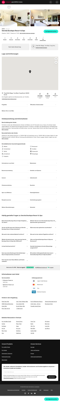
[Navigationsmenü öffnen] (57, 2)
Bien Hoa (47, 323)
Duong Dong (19, 321)
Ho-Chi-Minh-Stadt (6, 321)
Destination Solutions (7, 353)
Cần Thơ (33, 326)
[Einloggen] (50, 2)
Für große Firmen (6, 347)
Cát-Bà (32, 333)
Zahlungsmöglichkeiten (36, 356)
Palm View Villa (5, 301)
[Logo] (3, 2)
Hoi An (3, 328)
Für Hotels (4, 350)
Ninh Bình (33, 328)
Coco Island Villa (20, 303)
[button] (9, 7)
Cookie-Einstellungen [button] (32, 390)
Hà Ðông (18, 330)
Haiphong (18, 333)
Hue (3, 333)
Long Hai (47, 326)
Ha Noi (3, 323)
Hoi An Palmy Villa (20, 306)
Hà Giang (47, 321)
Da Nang (4, 326)
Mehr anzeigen (5, 129)
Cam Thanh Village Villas (22, 301)
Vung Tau (33, 321)
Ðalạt (32, 323)
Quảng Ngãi (33, 330)
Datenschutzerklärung (9, 378)
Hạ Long (18, 328)
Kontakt (32, 347)
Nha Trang (4, 330)
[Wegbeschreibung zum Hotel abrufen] (56, 62)
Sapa (17, 326)
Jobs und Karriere (35, 350)
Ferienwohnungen (6, 356)
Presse (32, 353)
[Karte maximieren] (56, 58)
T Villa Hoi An (19, 308)
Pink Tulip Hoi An (6, 308)
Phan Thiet (19, 323)
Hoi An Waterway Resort (37, 301)
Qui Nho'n (47, 328)
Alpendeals (4, 360)
